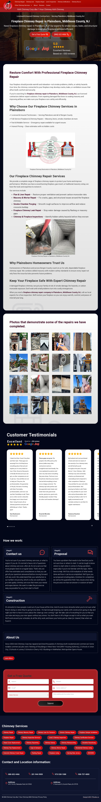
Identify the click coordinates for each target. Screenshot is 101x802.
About (36, 5)
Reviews (41, 5)
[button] (23, 5)
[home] (8, 4)
